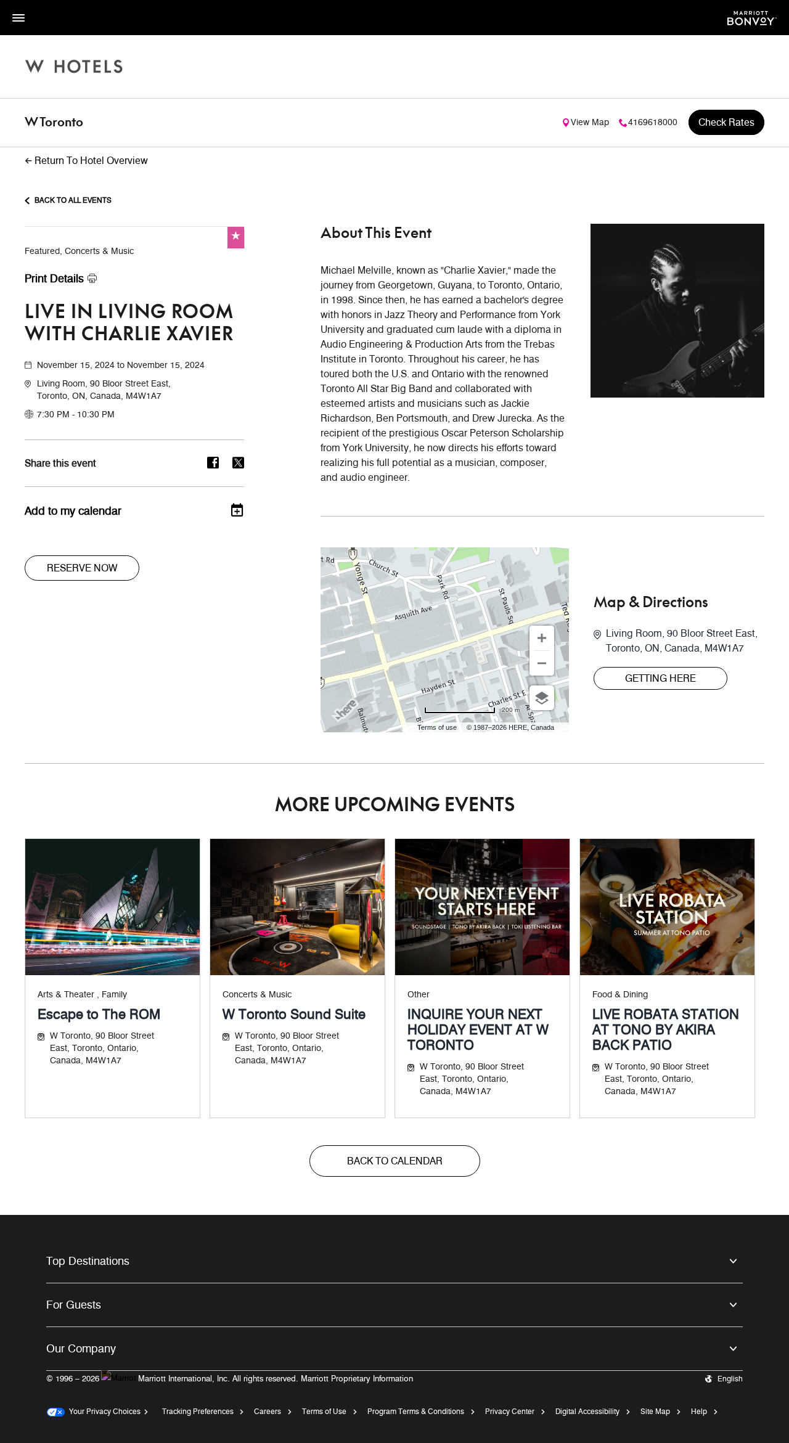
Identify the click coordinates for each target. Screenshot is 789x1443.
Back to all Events (73, 200)
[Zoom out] (541, 663)
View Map (590, 122)
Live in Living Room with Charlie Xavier (129, 323)
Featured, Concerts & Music (79, 251)
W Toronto (54, 123)
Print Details (54, 278)
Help (699, 1411)
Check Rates (726, 122)
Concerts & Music (257, 994)
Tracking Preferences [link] (198, 1411)
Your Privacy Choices (103, 1411)
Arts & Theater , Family (82, 994)
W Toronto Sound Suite (294, 1014)
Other (418, 994)
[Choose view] (541, 697)
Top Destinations (87, 1261)
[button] (140, 390)
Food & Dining (620, 994)
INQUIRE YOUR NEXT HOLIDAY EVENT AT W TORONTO (478, 1030)
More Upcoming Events (395, 805)
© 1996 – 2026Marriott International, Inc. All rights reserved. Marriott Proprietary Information (229, 1378)
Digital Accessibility (587, 1411)
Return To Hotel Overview (91, 160)
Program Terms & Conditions (415, 1411)
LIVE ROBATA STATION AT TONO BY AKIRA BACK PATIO (665, 1030)
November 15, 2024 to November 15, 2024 (121, 365)
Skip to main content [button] (40, 5)
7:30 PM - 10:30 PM (76, 414)
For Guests (73, 1305)
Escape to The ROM (99, 1014)
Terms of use (437, 727)
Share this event (60, 464)
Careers (267, 1411)
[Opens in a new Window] (752, 17)
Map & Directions (651, 602)
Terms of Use (324, 1411)
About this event (376, 233)
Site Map (655, 1411)
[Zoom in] (541, 638)
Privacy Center (509, 1411)
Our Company (81, 1348)
